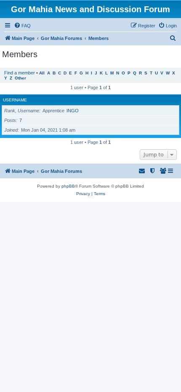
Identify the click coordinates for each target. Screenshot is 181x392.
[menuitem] (22, 26)
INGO (73, 110)
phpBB (68, 186)
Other (20, 78)
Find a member (19, 72)
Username (15, 100)
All (42, 73)
